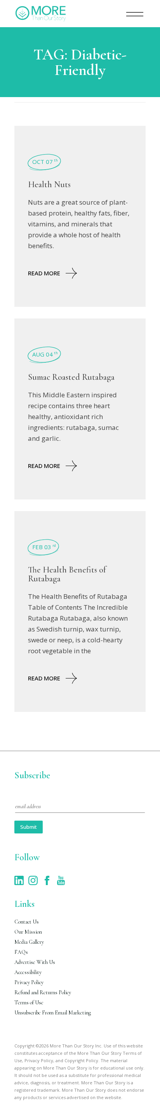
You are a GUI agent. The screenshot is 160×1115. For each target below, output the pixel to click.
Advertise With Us (34, 962)
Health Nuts (49, 184)
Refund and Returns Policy (42, 992)
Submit (28, 826)
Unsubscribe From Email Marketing (52, 1012)
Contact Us (26, 921)
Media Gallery (29, 942)
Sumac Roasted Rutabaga (71, 377)
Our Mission (28, 932)
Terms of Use (28, 1002)
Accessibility (28, 972)
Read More (44, 273)
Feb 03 (44, 547)
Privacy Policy (28, 982)
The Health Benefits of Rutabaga (67, 574)
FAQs (21, 952)
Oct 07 (45, 161)
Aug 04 (45, 354)
